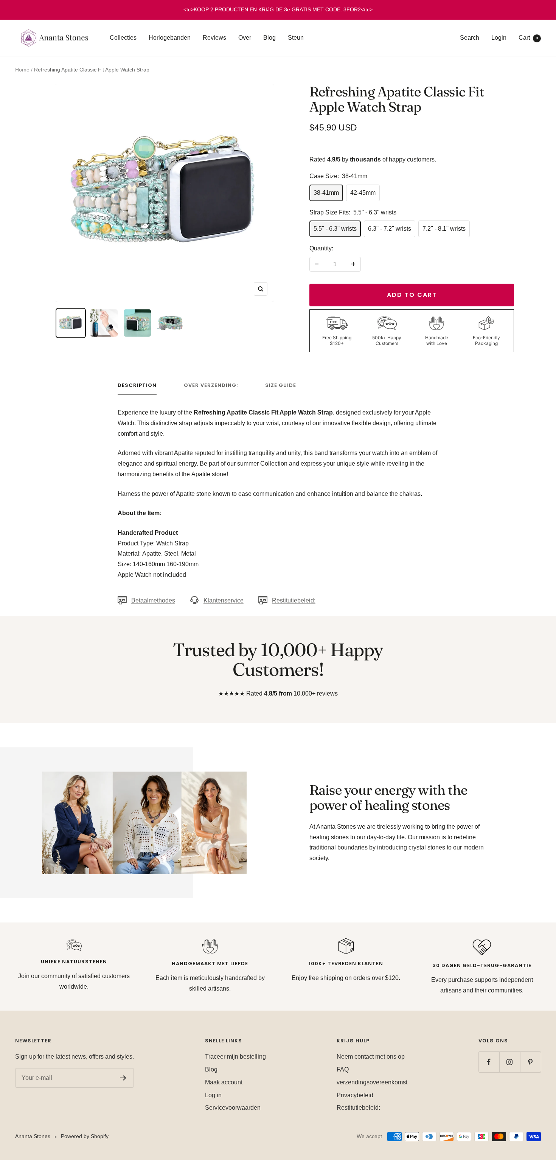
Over (244, 37)
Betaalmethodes (153, 600)
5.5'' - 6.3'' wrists (335, 228)
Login (498, 37)
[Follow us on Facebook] (488, 1061)
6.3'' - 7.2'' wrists (389, 228)
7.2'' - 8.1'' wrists (444, 228)
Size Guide (280, 385)
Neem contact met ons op (371, 1056)
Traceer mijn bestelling (235, 1056)
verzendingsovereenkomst (372, 1082)
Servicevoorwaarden (233, 1107)
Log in (213, 1095)
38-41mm (326, 192)
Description (137, 385)
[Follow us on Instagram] (509, 1061)
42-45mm (363, 192)
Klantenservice (223, 600)
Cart (528, 37)
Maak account (223, 1082)
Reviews (214, 37)
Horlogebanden (170, 37)
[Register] (123, 1078)
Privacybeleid (355, 1095)
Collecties (123, 37)
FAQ (343, 1069)
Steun (296, 37)
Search (469, 37)
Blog (269, 37)
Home (22, 70)
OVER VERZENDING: (211, 385)
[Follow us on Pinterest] (530, 1061)
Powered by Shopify (85, 1136)
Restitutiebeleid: (293, 600)
